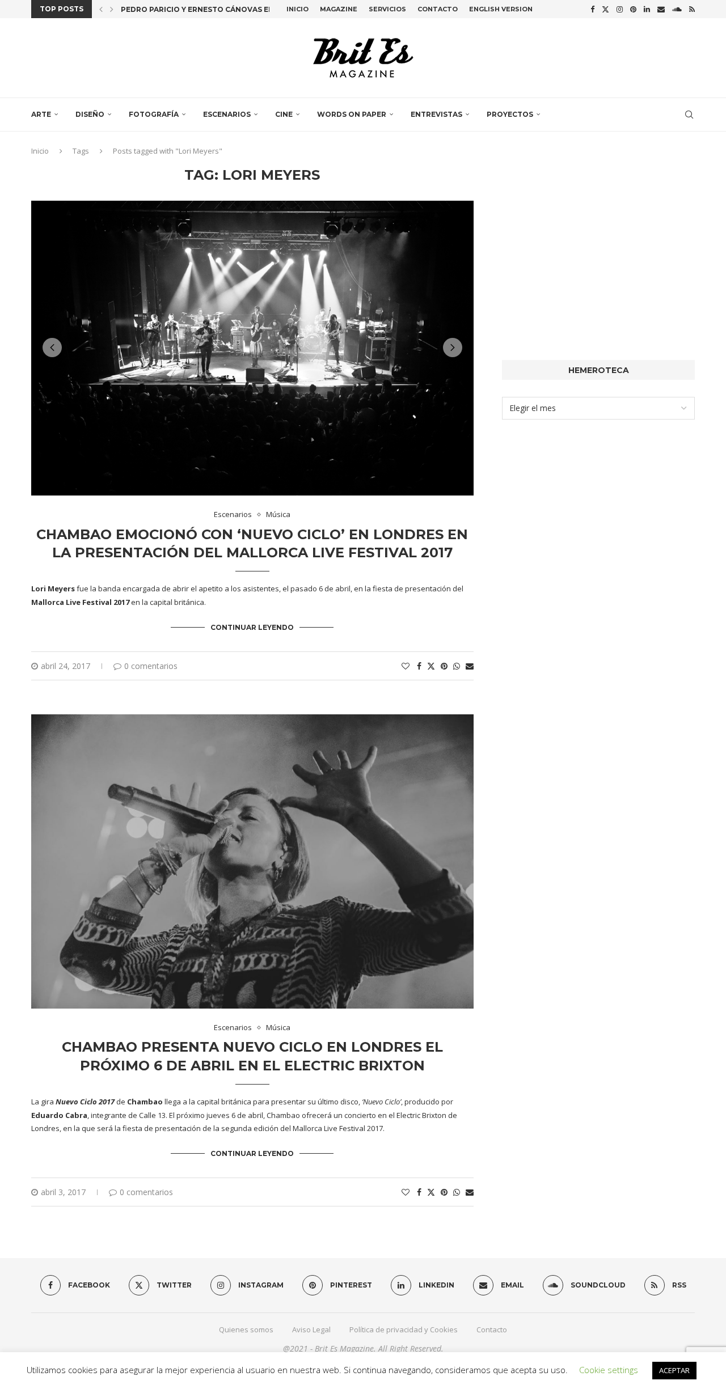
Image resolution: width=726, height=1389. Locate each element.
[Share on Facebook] (419, 665)
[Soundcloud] (677, 9)
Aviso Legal (311, 1329)
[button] (100, 9)
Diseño (89, 114)
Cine (284, 114)
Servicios (387, 9)
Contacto (437, 9)
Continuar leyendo (252, 627)
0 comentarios (151, 665)
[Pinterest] (633, 9)
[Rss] (692, 9)
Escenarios (227, 114)
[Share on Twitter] (431, 665)
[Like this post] (406, 665)
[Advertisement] (598, 246)
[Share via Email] (470, 665)
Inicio (297, 9)
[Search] (689, 114)
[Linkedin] (647, 9)
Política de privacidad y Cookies (403, 1329)
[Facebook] (592, 9)
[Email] (661, 9)
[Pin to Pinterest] (444, 665)
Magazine (338, 9)
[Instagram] (620, 9)
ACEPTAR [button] (674, 1370)
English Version (501, 9)
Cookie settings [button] (608, 1369)
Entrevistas (436, 114)
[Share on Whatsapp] (456, 665)
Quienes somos (246, 1329)
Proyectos (510, 114)
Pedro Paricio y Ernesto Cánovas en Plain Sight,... (225, 9)
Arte (41, 114)
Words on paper (351, 114)
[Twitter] (605, 9)
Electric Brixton (421, 1115)
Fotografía (154, 114)
